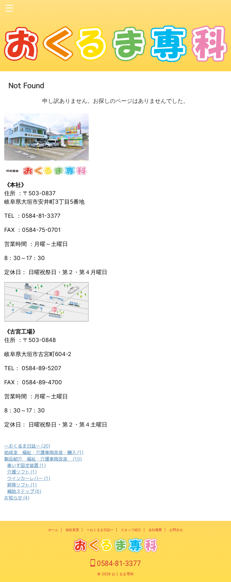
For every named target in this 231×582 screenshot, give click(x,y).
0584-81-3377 (118, 563)
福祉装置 (72, 530)
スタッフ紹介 (131, 530)
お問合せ (176, 530)
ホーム (53, 530)
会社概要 (155, 530)
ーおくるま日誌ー (100, 530)
